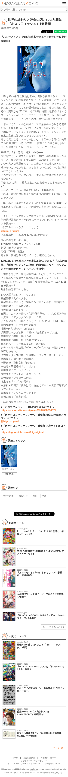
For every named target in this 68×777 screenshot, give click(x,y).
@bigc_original (10, 231)
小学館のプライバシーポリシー (34, 761)
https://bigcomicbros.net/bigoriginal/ (22, 432)
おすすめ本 (8, 496)
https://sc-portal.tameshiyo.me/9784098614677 (28, 410)
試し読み (9, 474)
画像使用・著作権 (48, 758)
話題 (44, 496)
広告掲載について (53, 764)
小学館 (15, 758)
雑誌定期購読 (29, 758)
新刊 (35, 496)
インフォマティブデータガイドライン (24, 764)
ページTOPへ (59, 748)
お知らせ (23, 496)
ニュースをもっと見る (54, 627)
